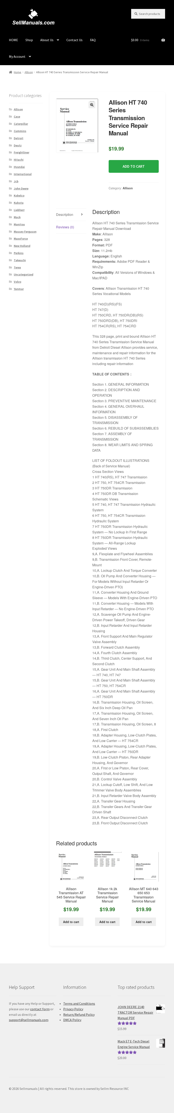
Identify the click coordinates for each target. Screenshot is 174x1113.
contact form (40, 1009)
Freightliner (21, 152)
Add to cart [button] (71, 922)
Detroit (18, 138)
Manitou (19, 224)
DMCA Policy (72, 1020)
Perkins (19, 253)
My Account (17, 56)
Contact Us (74, 40)
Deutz (18, 145)
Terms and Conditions (79, 1003)
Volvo (17, 282)
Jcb (16, 181)
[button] (91, 104)
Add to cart (134, 166)
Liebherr (19, 210)
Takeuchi (20, 260)
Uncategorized (23, 274)
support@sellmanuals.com (28, 1020)
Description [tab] (64, 214)
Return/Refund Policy (79, 1014)
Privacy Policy (73, 1009)
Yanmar (19, 289)
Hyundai (19, 167)
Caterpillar (21, 124)
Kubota (19, 203)
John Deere (21, 188)
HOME (13, 40)
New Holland (22, 246)
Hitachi (19, 160)
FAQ (93, 40)
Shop (29, 40)
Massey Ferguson (25, 231)
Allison (29, 72)
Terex (17, 267)
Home (17, 72)
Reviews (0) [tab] (65, 227)
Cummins (20, 131)
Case (17, 116)
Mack (17, 217)
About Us (46, 40)
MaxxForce (21, 238)
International (23, 174)
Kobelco (19, 195)
